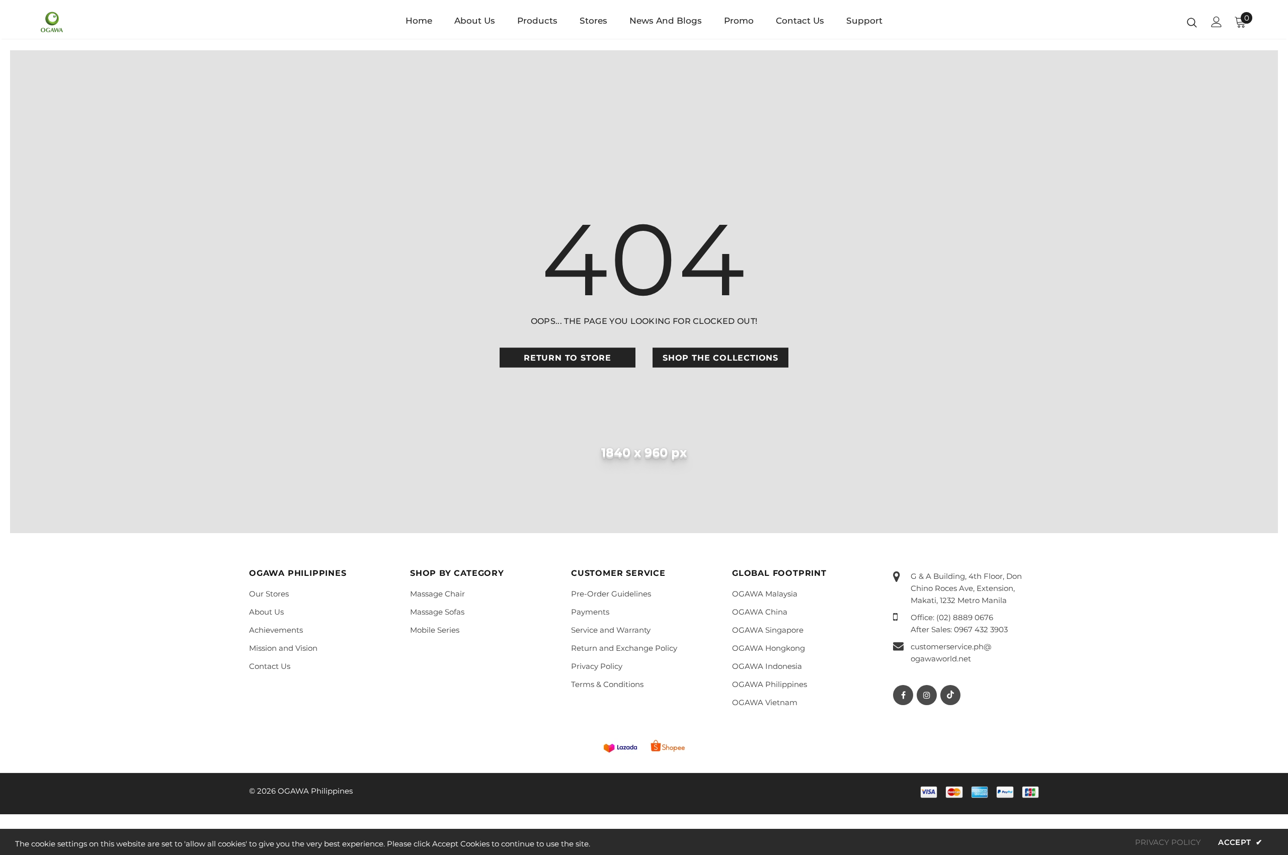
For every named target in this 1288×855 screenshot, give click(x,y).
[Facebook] (903, 695)
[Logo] (100, 22)
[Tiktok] (950, 695)
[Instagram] (927, 695)
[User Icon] (1216, 22)
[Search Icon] (1192, 22)
